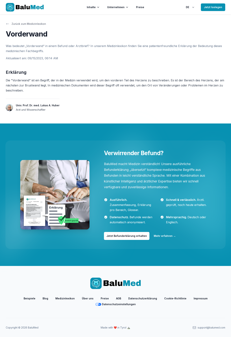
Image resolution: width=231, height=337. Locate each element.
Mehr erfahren (165, 235)
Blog (45, 298)
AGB (118, 298)
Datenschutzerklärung (142, 298)
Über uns (87, 298)
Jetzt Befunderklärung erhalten (126, 235)
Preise (140, 7)
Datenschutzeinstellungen (119, 304)
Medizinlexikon (65, 298)
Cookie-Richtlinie (175, 298)
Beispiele (29, 298)
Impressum (201, 298)
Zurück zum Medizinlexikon (29, 23)
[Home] (25, 7)
